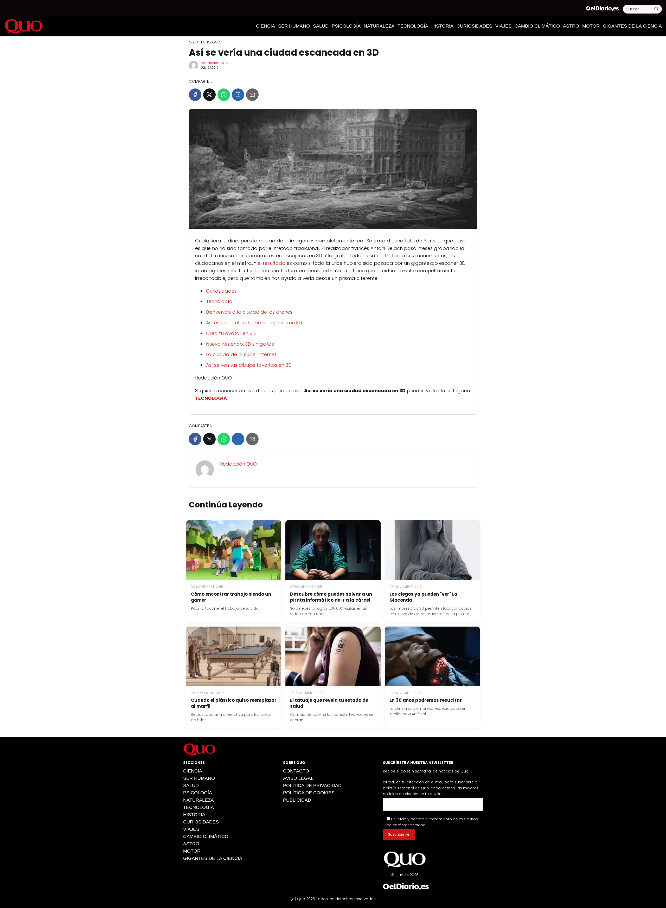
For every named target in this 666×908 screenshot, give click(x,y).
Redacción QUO (214, 62)
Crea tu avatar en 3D (231, 333)
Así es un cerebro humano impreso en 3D (254, 322)
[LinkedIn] (238, 94)
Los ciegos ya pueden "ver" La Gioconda (423, 597)
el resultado (271, 263)
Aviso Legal (298, 778)
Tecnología (219, 301)
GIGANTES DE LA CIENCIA (632, 26)
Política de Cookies (309, 792)
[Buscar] (656, 9)
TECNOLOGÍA (413, 26)
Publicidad (297, 800)
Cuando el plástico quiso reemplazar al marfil (234, 703)
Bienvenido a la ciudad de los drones (249, 312)
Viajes (503, 26)
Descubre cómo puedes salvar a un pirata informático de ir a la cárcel (331, 597)
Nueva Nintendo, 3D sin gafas (240, 344)
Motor (591, 26)
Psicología (346, 26)
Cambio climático (537, 26)
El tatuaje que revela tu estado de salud (329, 703)
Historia (442, 26)
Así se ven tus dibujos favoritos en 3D (249, 365)
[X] (209, 94)
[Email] (252, 94)
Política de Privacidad (312, 785)
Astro (571, 26)
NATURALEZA (379, 26)
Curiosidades (221, 291)
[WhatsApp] (223, 94)
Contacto (296, 771)
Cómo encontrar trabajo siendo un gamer (231, 597)
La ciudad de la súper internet (241, 354)
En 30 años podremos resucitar (425, 700)
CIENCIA (265, 26)
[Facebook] (195, 94)
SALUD (321, 26)
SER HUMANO (294, 26)
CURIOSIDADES (474, 26)
